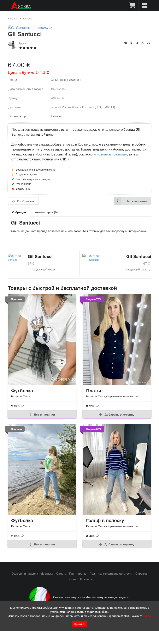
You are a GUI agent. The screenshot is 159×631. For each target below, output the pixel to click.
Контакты (86, 579)
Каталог (12, 18)
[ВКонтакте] (125, 43)
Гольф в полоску (105, 520)
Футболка (22, 390)
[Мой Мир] (148, 43)
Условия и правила (25, 573)
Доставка (47, 573)
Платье (94, 390)
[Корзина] (132, 5)
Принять (79, 624)
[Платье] (117, 339)
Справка (141, 573)
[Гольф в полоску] (117, 469)
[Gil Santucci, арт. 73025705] (30, 27)
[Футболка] (42, 339)
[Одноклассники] (131, 43)
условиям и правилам (110, 154)
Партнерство (78, 573)
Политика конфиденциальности (110, 573)
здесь (147, 616)
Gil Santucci (26, 18)
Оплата (61, 573)
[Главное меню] (145, 5)
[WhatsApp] (142, 43)
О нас (73, 579)
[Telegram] (137, 43)
